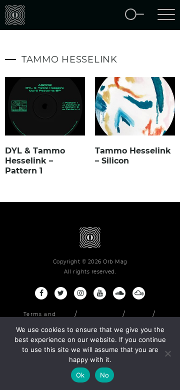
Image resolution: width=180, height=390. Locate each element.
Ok (80, 375)
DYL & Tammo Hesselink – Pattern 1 (35, 161)
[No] (167, 353)
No (105, 375)
